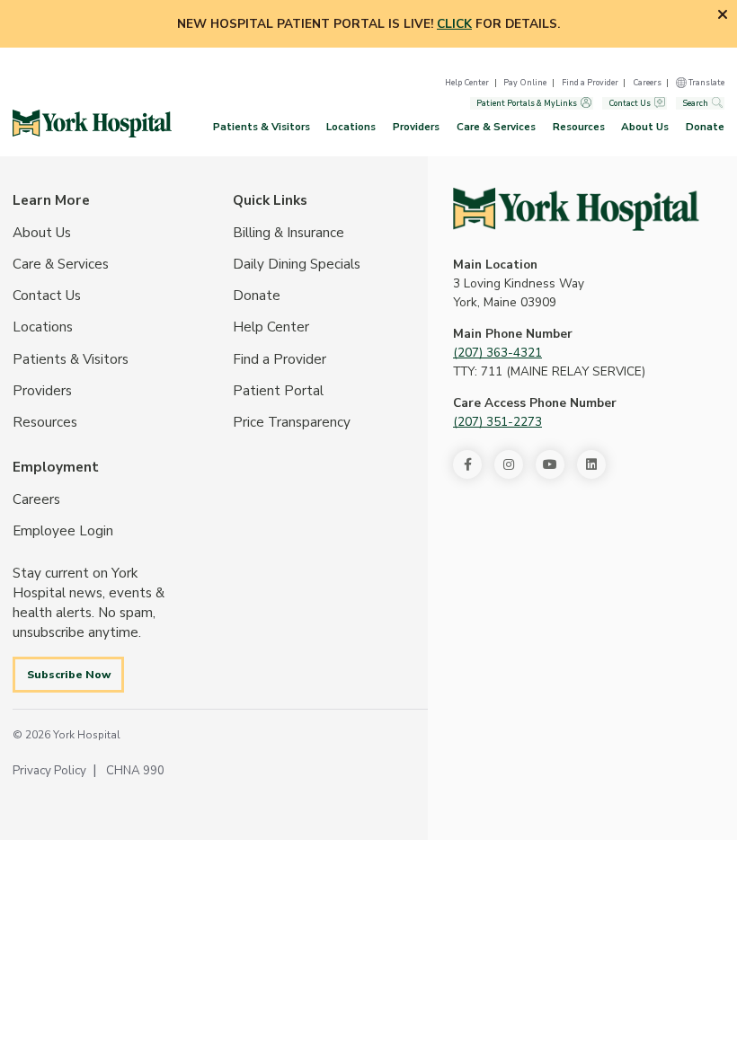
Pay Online (524, 82)
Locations (351, 126)
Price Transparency (292, 422)
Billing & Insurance (288, 233)
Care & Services (496, 126)
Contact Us (629, 103)
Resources (579, 126)
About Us (645, 126)
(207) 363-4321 (497, 352)
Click (454, 23)
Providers (416, 126)
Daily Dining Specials (296, 264)
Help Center (467, 82)
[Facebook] (467, 464)
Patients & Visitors (261, 126)
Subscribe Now (69, 674)
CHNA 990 (135, 770)
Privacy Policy (49, 770)
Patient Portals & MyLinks (526, 103)
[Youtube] (550, 464)
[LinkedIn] (591, 464)
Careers (647, 82)
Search (695, 103)
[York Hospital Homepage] (576, 209)
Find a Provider (590, 82)
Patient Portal (278, 391)
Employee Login (63, 531)
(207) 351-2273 (497, 421)
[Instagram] (508, 464)
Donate (705, 126)
